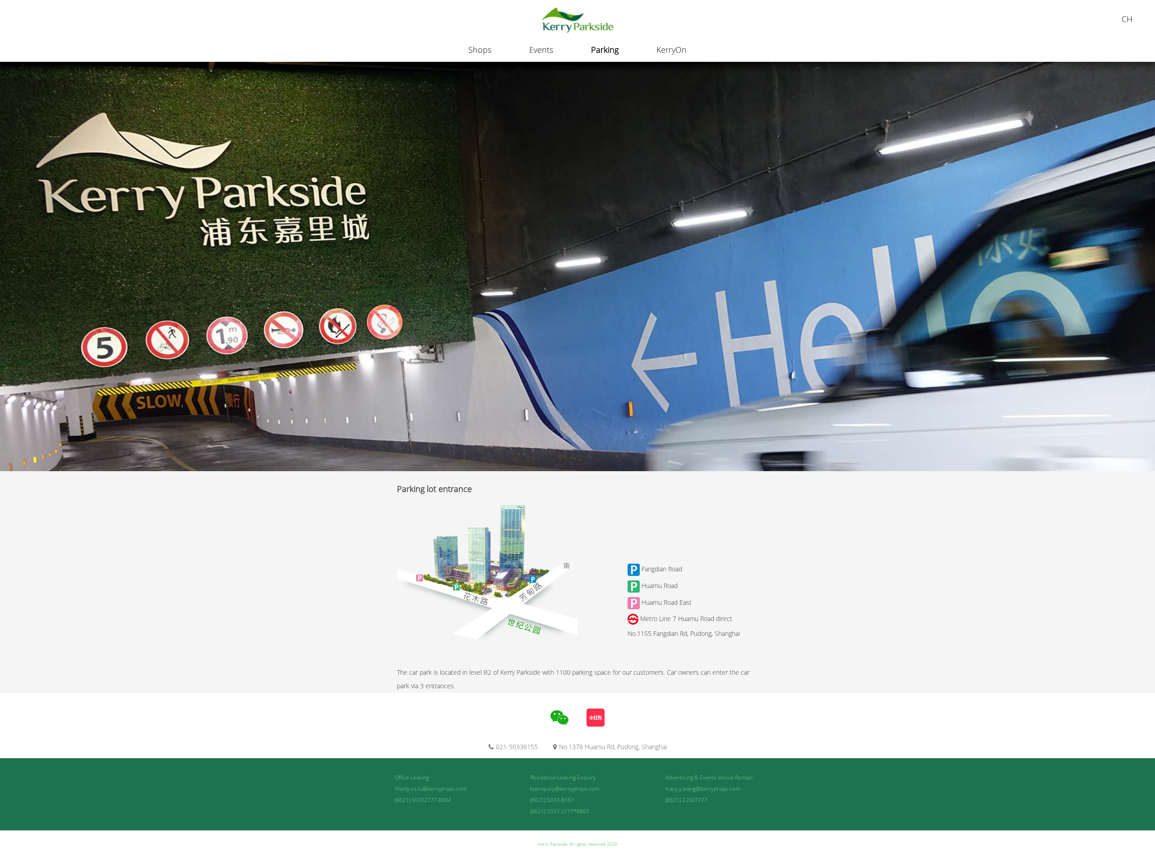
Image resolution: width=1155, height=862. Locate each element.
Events (541, 49)
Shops (479, 49)
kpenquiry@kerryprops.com (565, 788)
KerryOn (671, 49)
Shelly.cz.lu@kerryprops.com (431, 788)
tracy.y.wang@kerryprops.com (702, 788)
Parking (605, 49)
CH (1127, 19)
